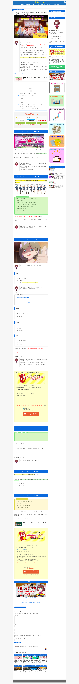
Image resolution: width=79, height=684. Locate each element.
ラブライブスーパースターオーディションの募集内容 (28, 95)
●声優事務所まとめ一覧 (56, 4)
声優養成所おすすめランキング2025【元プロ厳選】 (31, 600)
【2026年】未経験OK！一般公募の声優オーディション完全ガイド (59, 169)
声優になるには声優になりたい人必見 (23, 297)
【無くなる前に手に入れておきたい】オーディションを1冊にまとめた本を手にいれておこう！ (30, 368)
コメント (16, 615)
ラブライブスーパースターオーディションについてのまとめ (29, 108)
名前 (15, 624)
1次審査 (22, 98)
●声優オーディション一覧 (35, 4)
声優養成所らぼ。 (39, 2)
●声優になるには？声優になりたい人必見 (25, 4)
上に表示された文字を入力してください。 (20, 638)
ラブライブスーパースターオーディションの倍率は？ (28, 106)
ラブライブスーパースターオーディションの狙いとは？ (28, 93)
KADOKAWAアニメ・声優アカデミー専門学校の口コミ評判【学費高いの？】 (58, 177)
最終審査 (22, 102)
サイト (15, 631)
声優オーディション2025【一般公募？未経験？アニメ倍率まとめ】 (31, 602)
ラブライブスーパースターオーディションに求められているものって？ (31, 104)
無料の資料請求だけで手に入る (20, 391)
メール (15, 628)
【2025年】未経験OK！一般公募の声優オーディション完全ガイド (27, 302)
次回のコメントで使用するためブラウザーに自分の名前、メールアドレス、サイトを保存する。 (29, 635)
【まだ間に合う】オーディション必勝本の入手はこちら (57, 67)
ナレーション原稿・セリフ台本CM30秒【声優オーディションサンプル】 (59, 186)
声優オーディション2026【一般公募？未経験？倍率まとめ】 (24, 73)
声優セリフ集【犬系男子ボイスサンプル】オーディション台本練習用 (59, 182)
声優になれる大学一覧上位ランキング (59, 174)
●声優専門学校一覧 (48, 4)
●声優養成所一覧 (42, 4)
